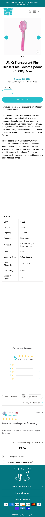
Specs (6, 216)
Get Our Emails (22, 499)
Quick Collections (21, 486)
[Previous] (6, 38)
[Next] (39, 38)
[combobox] (33, 403)
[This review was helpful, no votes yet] (36, 442)
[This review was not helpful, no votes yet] (40, 442)
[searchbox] (12, 396)
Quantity (8, 87)
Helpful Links (22, 493)
